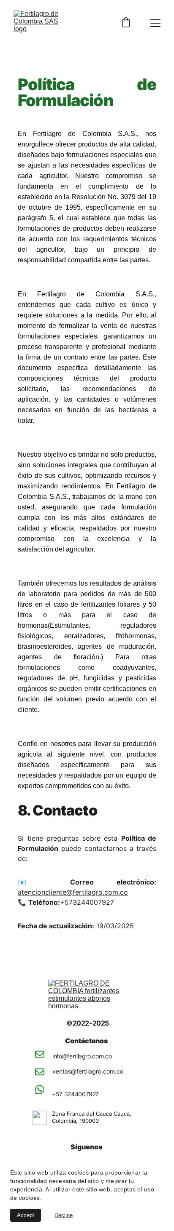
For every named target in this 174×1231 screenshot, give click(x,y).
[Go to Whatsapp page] (39, 1089)
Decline (63, 1215)
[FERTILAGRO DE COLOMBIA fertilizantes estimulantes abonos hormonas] (87, 996)
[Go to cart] (125, 23)
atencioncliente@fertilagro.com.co (73, 892)
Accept (25, 1215)
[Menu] (155, 23)
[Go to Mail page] (39, 1058)
